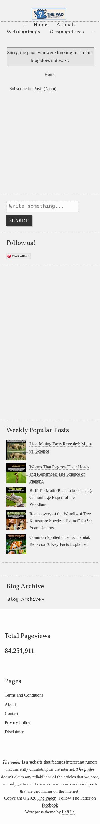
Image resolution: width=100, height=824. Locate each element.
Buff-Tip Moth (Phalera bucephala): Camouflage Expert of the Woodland (60, 497)
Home (40, 24)
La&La (68, 812)
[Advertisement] (50, 144)
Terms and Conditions (24, 695)
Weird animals (23, 32)
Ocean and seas (67, 32)
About (10, 704)
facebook (50, 805)
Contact (11, 713)
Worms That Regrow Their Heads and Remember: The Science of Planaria (59, 474)
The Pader (47, 798)
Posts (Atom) (44, 88)
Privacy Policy (17, 722)
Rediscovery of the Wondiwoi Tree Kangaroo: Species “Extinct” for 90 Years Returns (60, 520)
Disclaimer (14, 731)
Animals (66, 24)
